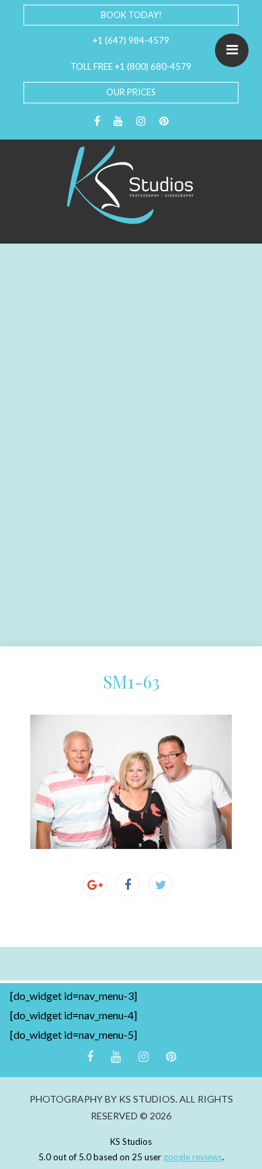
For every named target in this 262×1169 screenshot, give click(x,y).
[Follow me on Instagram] (141, 121)
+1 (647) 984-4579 (131, 40)
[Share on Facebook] (128, 884)
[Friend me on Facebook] (97, 121)
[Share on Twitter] (160, 884)
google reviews (192, 1157)
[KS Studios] (131, 184)
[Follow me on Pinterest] (163, 121)
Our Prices (131, 92)
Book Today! (131, 14)
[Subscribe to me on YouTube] (118, 121)
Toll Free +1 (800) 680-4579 (131, 66)
